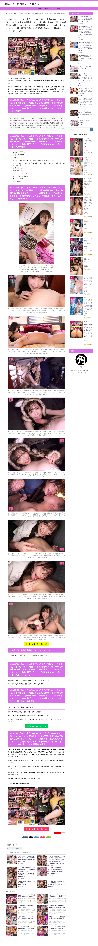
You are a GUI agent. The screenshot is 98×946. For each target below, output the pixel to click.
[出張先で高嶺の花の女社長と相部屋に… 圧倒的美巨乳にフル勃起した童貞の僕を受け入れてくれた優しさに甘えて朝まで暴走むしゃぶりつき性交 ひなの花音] (76, 206)
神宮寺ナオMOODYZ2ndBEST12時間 (88, 260)
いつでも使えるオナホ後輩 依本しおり (88, 223)
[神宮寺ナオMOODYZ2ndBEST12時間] (76, 266)
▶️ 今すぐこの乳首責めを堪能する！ (36, 644)
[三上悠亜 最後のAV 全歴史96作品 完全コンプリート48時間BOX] (76, 147)
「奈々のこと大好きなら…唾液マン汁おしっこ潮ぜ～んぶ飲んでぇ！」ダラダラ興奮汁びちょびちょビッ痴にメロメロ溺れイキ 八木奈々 (88, 282)
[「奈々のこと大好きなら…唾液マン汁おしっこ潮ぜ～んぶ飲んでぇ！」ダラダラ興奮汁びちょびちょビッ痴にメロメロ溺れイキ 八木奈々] (76, 285)
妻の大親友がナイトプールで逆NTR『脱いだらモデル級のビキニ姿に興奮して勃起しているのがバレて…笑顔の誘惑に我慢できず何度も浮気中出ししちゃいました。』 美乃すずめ (88, 303)
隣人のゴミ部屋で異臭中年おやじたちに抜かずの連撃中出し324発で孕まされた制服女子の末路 (88, 242)
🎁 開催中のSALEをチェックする (36, 726)
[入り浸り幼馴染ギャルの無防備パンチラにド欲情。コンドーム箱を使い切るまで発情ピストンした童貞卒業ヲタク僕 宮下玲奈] (76, 166)
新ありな (19, 167)
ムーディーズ (23, 173)
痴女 (19, 852)
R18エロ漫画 (48, 8)
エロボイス (57, 8)
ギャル (15, 852)
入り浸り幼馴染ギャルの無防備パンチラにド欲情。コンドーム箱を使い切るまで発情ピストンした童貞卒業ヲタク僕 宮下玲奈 (88, 162)
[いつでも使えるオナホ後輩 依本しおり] (76, 228)
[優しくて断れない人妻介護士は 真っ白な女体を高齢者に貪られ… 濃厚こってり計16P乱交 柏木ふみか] (76, 187)
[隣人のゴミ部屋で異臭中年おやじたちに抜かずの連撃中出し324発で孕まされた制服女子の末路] (76, 247)
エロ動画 (40, 8)
